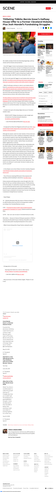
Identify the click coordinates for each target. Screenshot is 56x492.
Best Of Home (47, 455)
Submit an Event (16, 469)
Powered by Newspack (17, 488)
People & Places (48, 459)
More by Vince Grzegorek (14, 437)
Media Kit (36, 470)
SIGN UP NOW (46, 125)
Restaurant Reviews (27, 458)
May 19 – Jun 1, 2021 (15, 312)
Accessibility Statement (34, 488)
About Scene (36, 465)
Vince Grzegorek (11, 28)
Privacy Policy (25, 488)
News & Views (7, 16)
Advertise (36, 468)
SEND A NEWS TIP (46, 34)
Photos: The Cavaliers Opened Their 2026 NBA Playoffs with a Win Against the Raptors (50, 156)
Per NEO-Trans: (27, 177)
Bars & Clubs (47, 461)
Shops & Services (48, 462)
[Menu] (52, 8)
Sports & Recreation (48, 464)
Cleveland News (6, 458)
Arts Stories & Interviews (15, 457)
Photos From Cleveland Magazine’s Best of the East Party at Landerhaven (41, 155)
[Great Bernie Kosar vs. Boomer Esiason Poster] (8, 318)
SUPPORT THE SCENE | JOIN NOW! (28, 2)
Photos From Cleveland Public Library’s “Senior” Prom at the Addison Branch (50, 139)
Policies (35, 471)
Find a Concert (37, 459)
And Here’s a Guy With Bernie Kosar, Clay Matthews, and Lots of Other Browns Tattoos (8, 360)
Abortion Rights (6, 456)
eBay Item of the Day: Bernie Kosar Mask (8, 383)
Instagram (46, 473)
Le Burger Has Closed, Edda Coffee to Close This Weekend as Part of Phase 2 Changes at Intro (49, 69)
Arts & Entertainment (49, 456)
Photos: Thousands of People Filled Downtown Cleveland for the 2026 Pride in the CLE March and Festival (41, 141)
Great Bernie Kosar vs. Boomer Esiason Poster (8, 323)
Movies (25, 462)
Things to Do (15, 459)
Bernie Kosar (10, 424)
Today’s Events (16, 466)
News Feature (5, 462)
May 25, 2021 (20, 274)
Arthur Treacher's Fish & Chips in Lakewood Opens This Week (41, 53)
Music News (36, 456)
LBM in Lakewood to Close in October (49, 52)
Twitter (46, 474)
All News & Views (6, 455)
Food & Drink (47, 458)
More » (50, 162)
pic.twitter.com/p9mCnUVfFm (12, 118)
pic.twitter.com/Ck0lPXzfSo (20, 271)
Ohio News (5, 459)
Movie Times (26, 464)
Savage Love (15, 460)
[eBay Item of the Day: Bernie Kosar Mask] (8, 378)
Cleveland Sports (6, 461)
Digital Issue (5, 465)
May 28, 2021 (26, 121)
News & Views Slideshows (45, 129)
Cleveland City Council (17, 424)
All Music (35, 455)
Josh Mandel (24, 424)
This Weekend (16, 468)
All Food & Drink (27, 455)
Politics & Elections (6, 464)
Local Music (36, 458)
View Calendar (16, 465)
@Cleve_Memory (9, 271)
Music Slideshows (37, 461)
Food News (26, 456)
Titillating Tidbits (31, 424)
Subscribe (46, 470)
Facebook (46, 476)
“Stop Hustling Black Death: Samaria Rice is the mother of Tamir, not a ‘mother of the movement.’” (19, 128)
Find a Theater (26, 465)
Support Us (48, 8)
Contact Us (36, 467)
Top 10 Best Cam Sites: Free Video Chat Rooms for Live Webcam (41, 68)
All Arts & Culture (16, 455)
